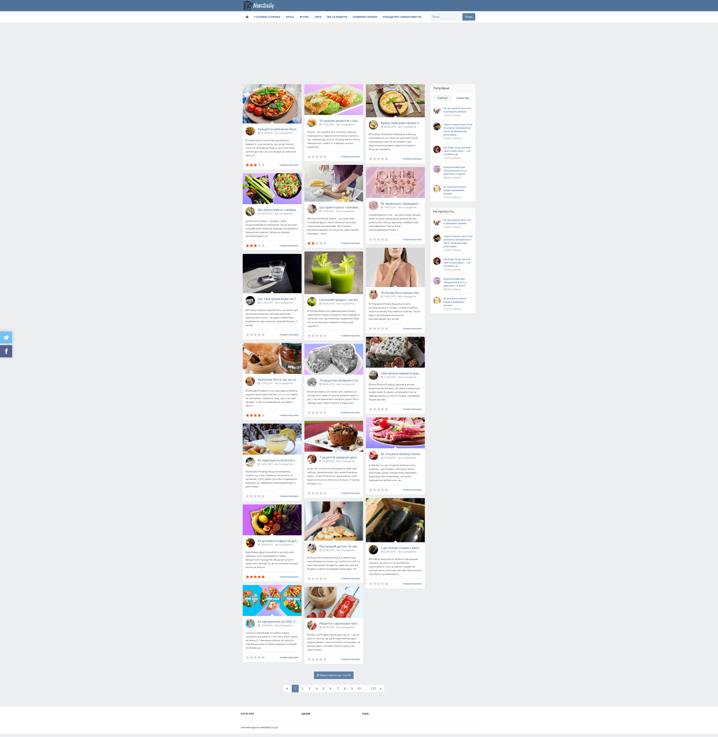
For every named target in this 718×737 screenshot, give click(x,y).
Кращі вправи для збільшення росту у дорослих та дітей (455, 170)
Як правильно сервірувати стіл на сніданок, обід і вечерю (401, 203)
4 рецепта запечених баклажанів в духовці (278, 129)
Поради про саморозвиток (402, 17)
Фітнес (304, 17)
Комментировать (289, 165)
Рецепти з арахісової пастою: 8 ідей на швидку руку (339, 623)
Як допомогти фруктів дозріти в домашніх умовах (278, 541)
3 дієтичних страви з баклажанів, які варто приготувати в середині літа (401, 548)
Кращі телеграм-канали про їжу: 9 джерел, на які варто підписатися (401, 123)
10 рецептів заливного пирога (339, 380)
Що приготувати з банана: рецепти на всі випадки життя (339, 207)
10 (359, 688)
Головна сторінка (267, 17)
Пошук (468, 16)
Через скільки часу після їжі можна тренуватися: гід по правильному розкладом (458, 129)
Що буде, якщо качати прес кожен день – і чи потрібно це (457, 151)
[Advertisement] (359, 50)
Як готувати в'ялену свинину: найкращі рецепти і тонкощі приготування (401, 454)
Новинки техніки (365, 17)
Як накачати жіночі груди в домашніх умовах (455, 190)
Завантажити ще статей (335, 675)
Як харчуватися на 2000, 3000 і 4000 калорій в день (278, 621)
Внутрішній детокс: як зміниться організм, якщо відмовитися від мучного (339, 546)
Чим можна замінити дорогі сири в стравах (401, 373)
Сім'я (317, 17)
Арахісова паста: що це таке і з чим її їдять (278, 379)
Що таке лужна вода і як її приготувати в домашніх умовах (278, 299)
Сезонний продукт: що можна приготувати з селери (339, 300)
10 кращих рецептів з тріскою (339, 121)
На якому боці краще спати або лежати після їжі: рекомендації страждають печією (401, 293)
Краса (290, 17)
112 (373, 688)
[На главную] (261, 5)
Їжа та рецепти (337, 17)
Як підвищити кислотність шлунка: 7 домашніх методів (278, 460)
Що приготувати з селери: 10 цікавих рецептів (278, 210)
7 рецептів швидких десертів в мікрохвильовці (339, 457)
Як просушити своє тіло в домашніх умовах (457, 109)
